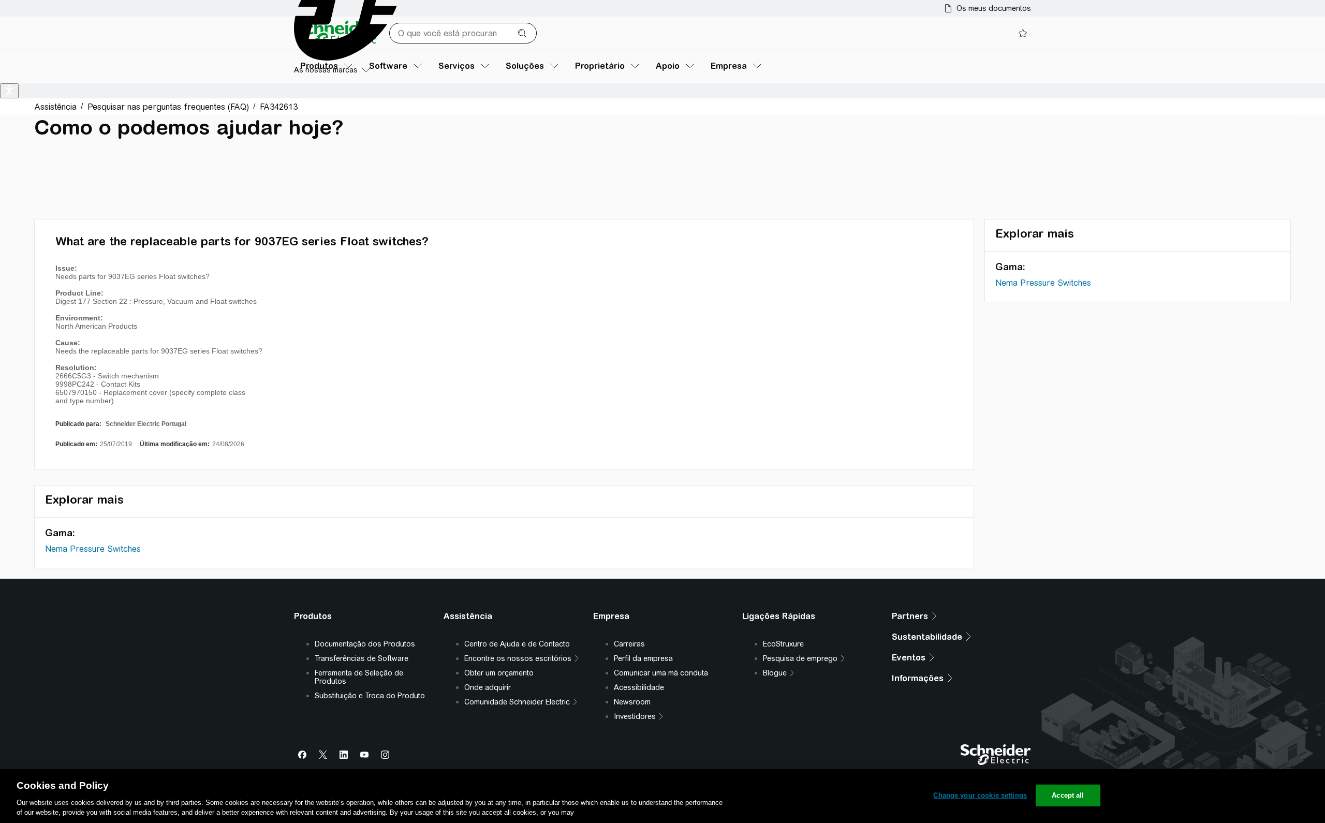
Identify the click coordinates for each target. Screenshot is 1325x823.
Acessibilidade (639, 687)
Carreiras (629, 644)
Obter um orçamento (499, 673)
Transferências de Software (361, 658)
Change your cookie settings (980, 795)
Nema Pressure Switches (93, 549)
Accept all (1068, 795)
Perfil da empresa (643, 658)
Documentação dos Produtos (365, 644)
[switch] (9, 90)
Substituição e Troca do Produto (370, 696)
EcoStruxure (783, 644)
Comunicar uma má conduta (661, 673)
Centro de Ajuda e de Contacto (517, 644)
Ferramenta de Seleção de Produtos (359, 677)
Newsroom (632, 702)
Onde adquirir (487, 687)
